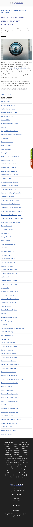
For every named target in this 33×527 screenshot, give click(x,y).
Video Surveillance (13, 450)
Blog (23, 475)
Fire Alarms (19, 456)
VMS (15, 461)
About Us (13, 442)
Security (15, 446)
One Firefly (17, 516)
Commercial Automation (20, 448)
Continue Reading (6, 94)
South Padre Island (10, 473)
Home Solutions (17, 444)
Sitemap (20, 477)
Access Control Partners (12, 463)
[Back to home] (16, 3)
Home (6, 442)
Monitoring (16, 452)
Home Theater (17, 467)
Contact (12, 477)
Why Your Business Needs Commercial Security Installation (12, 21)
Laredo (17, 475)
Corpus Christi (23, 473)
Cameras (22, 461)
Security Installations (8, 90)
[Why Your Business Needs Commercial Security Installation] (16, 49)
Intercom (16, 454)
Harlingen (23, 469)
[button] (2, 3)
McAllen (9, 475)
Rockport (14, 469)
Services (22, 442)
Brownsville (21, 471)
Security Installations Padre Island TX (14, 89)
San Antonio (10, 471)
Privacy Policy (17, 510)
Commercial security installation (18, 68)
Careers (6, 444)
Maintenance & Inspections (13, 458)
